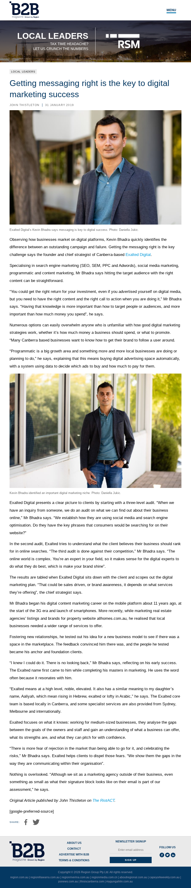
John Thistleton (24, 105)
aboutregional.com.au (133, 877)
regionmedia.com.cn (104, 877)
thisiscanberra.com (92, 881)
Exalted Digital (138, 254)
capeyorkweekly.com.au (164, 877)
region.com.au (19, 877)
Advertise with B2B (74, 854)
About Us (74, 843)
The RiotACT (103, 800)
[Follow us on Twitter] (167, 855)
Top (172, 874)
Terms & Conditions (74, 860)
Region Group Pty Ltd (94, 872)
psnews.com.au (68, 881)
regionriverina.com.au (75, 877)
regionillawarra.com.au (45, 877)
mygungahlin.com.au (119, 881)
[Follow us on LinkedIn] (173, 855)
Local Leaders (23, 71)
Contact (74, 848)
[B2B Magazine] (27, 851)
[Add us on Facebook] (162, 855)
